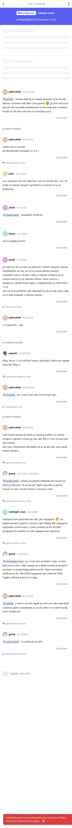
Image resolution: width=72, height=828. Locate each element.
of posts (35, 3)
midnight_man (15, 561)
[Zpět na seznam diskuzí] (3, 4)
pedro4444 (13, 215)
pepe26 (11, 394)
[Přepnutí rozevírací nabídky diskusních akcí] (68, 4)
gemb (10, 99)
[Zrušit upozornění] (44, 821)
